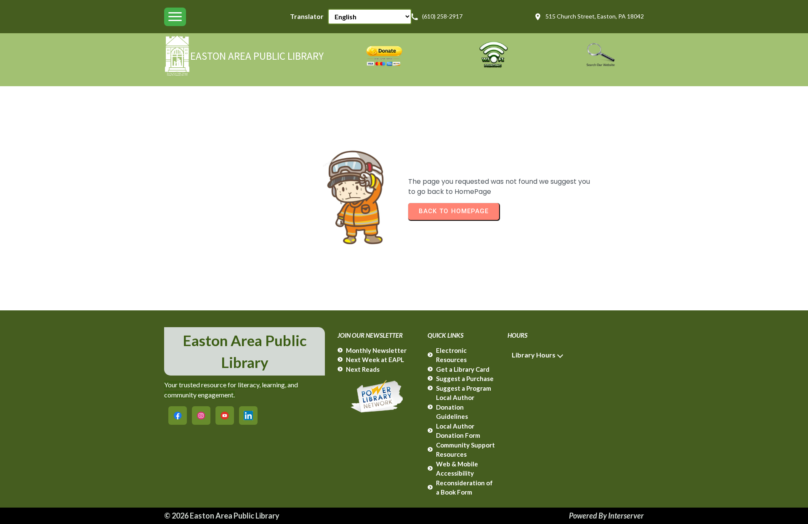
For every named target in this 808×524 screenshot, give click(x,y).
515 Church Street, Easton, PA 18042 (594, 16)
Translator (307, 16)
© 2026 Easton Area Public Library (221, 515)
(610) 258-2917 (442, 16)
